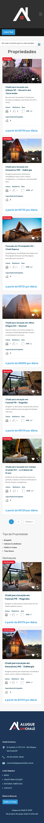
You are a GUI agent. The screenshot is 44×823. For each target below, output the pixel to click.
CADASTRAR (8, 32)
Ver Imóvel (22, 585)
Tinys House (9, 551)
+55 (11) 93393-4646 (15, 757)
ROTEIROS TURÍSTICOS (13, 784)
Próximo (28, 522)
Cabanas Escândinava (12, 544)
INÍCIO (6, 775)
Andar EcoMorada (31, 814)
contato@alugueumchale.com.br (20, 763)
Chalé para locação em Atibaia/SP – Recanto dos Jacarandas (18, 90)
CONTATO (8, 788)
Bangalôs (8, 540)
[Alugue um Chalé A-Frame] (22, 25)
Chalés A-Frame (10, 547)
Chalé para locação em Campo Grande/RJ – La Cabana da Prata (21, 470)
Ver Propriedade (22, 78)
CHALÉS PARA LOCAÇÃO (13, 779)
